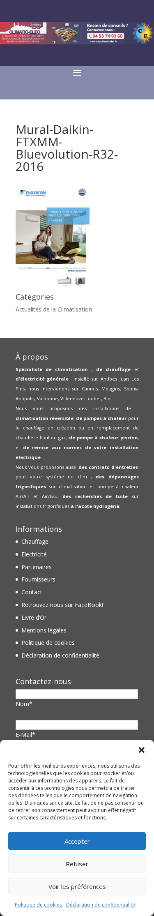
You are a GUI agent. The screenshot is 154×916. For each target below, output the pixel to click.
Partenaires (36, 567)
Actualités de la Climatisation (54, 309)
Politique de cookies (38, 904)
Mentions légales (44, 630)
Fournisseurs (38, 579)
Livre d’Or (33, 617)
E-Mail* (25, 734)
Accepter (77, 841)
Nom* (24, 704)
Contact (31, 592)
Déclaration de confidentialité (100, 904)
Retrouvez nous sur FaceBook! (62, 605)
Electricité (34, 554)
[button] (142, 750)
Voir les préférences (77, 886)
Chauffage (34, 541)
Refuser (77, 864)
